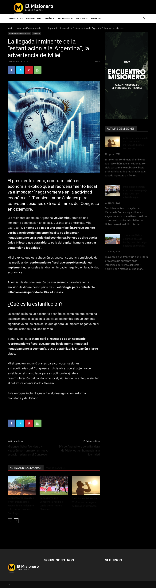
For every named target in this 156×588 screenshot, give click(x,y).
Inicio (10, 28)
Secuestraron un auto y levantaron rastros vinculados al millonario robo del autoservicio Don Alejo (21, 506)
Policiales (82, 18)
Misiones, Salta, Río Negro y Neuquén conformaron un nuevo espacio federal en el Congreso (28, 450)
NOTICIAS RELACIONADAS (25, 467)
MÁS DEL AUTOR (56, 467)
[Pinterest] (29, 70)
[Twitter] (20, 70)
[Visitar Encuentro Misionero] (126, 75)
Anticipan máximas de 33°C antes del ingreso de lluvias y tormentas (84, 502)
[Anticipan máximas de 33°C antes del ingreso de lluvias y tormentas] (86, 485)
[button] (143, 19)
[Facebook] (11, 70)
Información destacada (29, 28)
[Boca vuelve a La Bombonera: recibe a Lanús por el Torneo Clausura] (54, 485)
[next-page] (16, 520)
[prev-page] (10, 520)
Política (36, 33)
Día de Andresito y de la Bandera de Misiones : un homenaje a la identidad (79, 450)
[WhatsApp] (37, 70)
